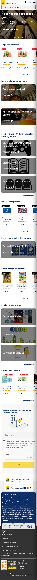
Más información (28, 75)
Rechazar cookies (7, 526)
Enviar (18, 465)
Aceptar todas (30, 526)
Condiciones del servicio (9, 542)
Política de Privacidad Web (10, 546)
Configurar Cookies (18, 526)
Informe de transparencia (9, 550)
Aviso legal (5, 538)
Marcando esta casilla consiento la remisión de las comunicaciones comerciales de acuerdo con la (20, 444)
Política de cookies (7, 535)
